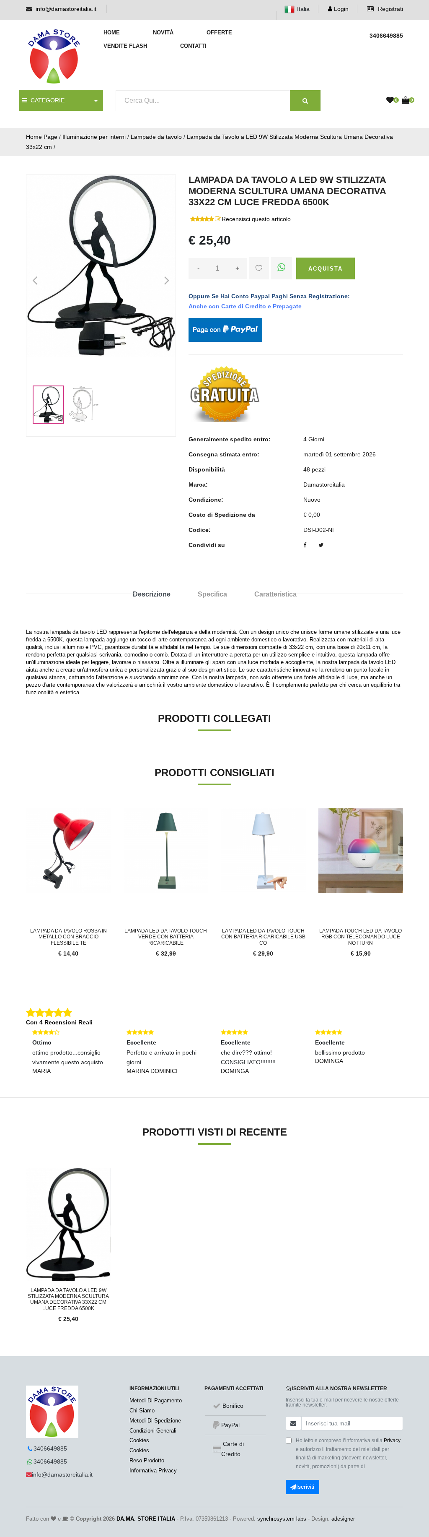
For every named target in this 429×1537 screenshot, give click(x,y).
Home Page (41, 136)
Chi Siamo (142, 1410)
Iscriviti (305, 1486)
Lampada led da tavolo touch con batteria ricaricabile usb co (263, 937)
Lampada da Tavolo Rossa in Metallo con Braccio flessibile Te (68, 937)
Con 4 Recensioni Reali (59, 1022)
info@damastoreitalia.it (66, 8)
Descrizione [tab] (152, 594)
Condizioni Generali (152, 1431)
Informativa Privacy (153, 1470)
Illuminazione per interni (94, 136)
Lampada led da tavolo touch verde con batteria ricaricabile (165, 937)
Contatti (193, 46)
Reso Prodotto (146, 1460)
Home (111, 32)
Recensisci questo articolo (256, 219)
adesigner (343, 1519)
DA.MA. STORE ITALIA (145, 1519)
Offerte (219, 32)
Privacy (392, 1440)
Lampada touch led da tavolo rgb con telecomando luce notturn (360, 937)
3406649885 (50, 1448)
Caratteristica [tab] (275, 594)
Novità (163, 32)
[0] (390, 100)
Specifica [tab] (212, 594)
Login (340, 8)
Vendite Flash (125, 46)
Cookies (139, 1440)
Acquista (325, 269)
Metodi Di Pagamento (155, 1400)
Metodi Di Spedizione (155, 1420)
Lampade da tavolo (156, 136)
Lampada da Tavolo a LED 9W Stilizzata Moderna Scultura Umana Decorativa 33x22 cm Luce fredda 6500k (68, 1299)
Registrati (389, 8)
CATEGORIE (46, 100)
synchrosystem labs (281, 1519)
